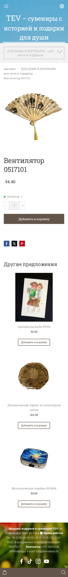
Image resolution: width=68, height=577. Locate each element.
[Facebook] (21, 561)
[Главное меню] (6, 6)
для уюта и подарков (18, 73)
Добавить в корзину (34, 219)
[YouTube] (46, 561)
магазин (9, 69)
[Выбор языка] (62, 6)
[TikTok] (30, 561)
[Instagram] (38, 561)
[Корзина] (4, 572)
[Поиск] (63, 572)
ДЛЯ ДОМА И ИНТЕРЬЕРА (38, 69)
